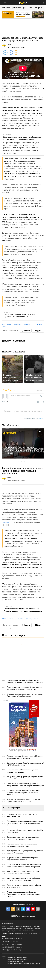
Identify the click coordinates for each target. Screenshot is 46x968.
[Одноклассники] (16, 52)
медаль (27, 324)
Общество (10, 480)
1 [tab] (15, 462)
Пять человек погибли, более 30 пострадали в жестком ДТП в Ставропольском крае (24, 688)
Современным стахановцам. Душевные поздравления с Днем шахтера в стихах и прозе (25, 785)
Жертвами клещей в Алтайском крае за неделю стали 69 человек (22, 859)
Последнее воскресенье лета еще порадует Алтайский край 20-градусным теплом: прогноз (23, 792)
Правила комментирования (15, 961)
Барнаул (17, 324)
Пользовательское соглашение (17, 959)
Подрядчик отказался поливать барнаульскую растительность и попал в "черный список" (25, 822)
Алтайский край (6, 325)
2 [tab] (18, 462)
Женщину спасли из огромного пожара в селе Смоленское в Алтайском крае (25, 695)
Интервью (38, 8)
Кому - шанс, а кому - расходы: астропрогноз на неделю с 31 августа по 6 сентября (25, 778)
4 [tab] (25, 462)
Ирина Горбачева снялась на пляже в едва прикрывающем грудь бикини (23, 800)
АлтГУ (20, 619)
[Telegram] (5, 52)
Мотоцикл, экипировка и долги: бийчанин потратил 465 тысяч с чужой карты (23, 879)
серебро (39, 324)
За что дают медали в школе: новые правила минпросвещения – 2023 (19, 315)
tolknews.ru (11, 924)
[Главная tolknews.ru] (23, 2)
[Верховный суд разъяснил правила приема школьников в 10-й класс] (23, 443)
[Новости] (26, 331)
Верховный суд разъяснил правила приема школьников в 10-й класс (24, 450)
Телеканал (6, 8)
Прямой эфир (16, 8)
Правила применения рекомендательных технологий (23, 963)
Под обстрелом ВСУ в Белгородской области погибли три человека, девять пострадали (24, 865)
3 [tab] (21, 462)
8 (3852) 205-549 (10, 947)
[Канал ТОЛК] (38, 331)
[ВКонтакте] (10, 52)
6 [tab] (31, 462)
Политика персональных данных (17, 957)
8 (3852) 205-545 (10, 944)
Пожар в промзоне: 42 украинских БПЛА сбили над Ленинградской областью (25, 757)
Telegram (5, 522)
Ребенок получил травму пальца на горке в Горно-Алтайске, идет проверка (23, 872)
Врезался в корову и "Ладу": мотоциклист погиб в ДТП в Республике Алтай (25, 764)
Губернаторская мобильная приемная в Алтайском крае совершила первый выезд (23, 609)
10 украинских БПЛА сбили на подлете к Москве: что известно (22, 771)
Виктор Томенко (32, 619)
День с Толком (28, 8)
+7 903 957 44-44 (10, 939)
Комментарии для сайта (34, 418)
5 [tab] (28, 462)
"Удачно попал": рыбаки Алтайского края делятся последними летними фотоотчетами (25, 681)
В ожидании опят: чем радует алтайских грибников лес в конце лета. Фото (23, 838)
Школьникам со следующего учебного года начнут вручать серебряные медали (22, 138)
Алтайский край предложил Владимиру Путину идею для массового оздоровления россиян (23, 894)
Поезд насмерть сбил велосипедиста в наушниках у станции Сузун (22, 845)
